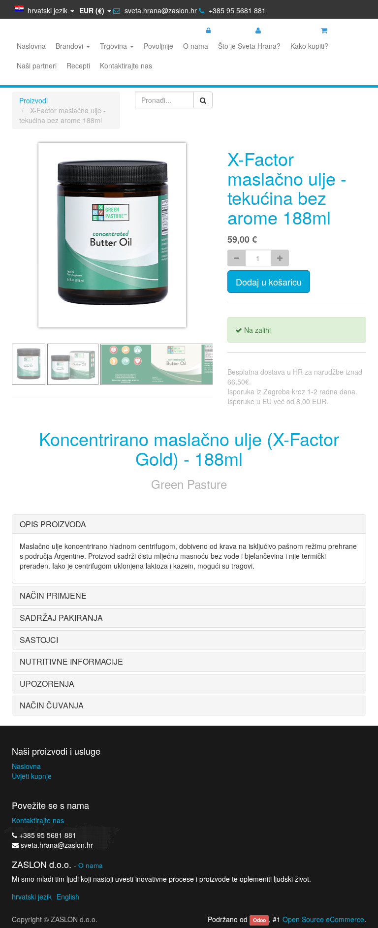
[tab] (189, 524)
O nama (90, 865)
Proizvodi (33, 100)
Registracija (282, 30)
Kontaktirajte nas (38, 820)
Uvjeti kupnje (32, 776)
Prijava (224, 30)
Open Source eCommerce (323, 919)
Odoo (259, 920)
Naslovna (26, 766)
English (68, 896)
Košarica (344, 30)
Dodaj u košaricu (269, 281)
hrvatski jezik (32, 896)
